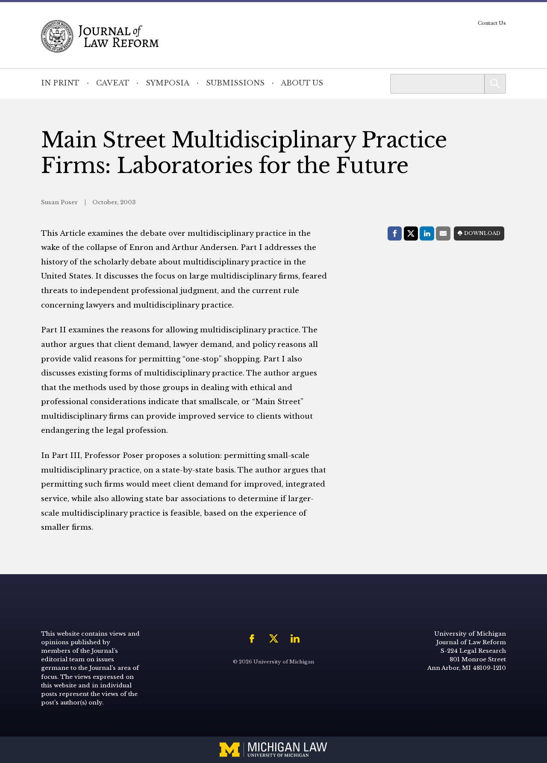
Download (482, 233)
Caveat (112, 83)
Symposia (167, 83)
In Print (60, 83)
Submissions (235, 83)
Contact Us (492, 23)
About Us (302, 83)
